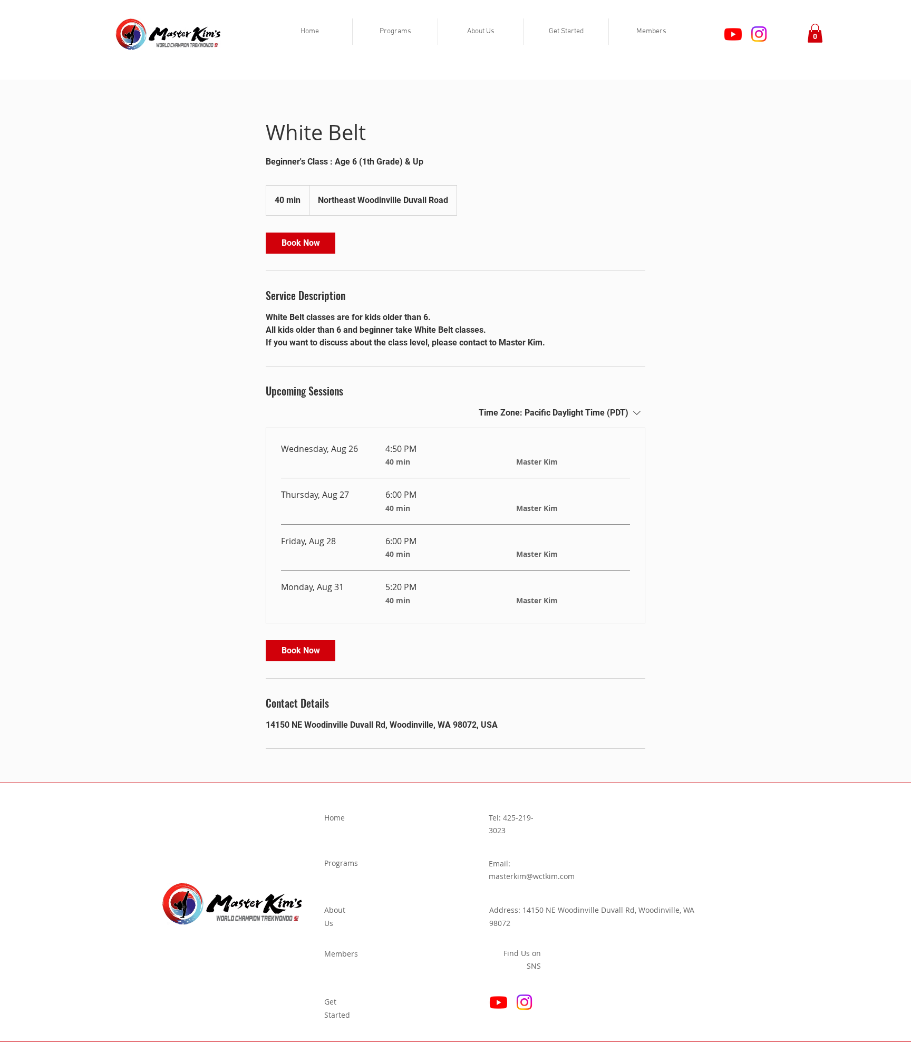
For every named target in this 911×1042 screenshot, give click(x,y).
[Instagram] (759, 34)
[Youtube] (733, 34)
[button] (395, 31)
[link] (300, 243)
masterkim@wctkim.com (532, 876)
